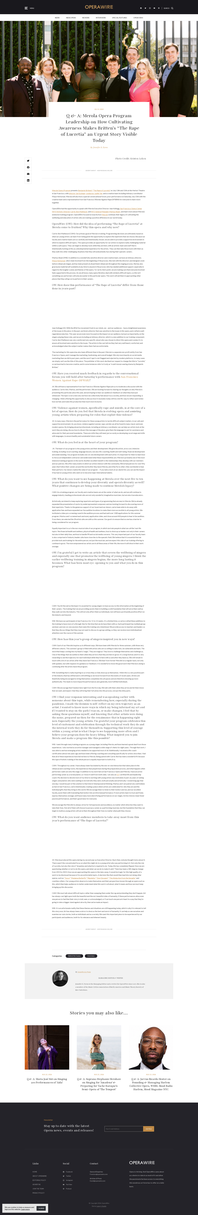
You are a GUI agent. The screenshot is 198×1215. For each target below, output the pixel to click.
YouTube (69, 1184)
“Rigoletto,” (91, 878)
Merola (105, 214)
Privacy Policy (38, 1193)
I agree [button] (41, 1208)
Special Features (119, 18)
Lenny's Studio (101, 1206)
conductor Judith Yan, (94, 193)
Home (35, 1172)
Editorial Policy (39, 1180)
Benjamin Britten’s (85, 190)
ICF (118, 774)
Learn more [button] (25, 1209)
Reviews (85, 18)
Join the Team (38, 1189)
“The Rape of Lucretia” (101, 190)
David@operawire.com (97, 1181)
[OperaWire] (99, 7)
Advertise (37, 1184)
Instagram (69, 1180)
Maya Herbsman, (59, 261)
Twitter (68, 1176)
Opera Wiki (138, 18)
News (57, 18)
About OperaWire (40, 1176)
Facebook (69, 1172)
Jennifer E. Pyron (100, 147)
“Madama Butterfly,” (79, 878)
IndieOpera (71, 18)
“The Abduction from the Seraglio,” (122, 878)
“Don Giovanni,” (102, 878)
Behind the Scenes (74, 956)
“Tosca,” (67, 878)
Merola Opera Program (61, 190)
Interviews (101, 18)
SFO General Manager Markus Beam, (106, 211)
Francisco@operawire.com (99, 1174)
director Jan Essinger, (77, 193)
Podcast (69, 1189)
